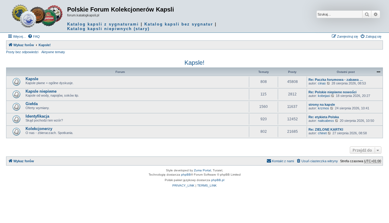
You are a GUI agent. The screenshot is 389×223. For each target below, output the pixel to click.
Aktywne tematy (53, 52)
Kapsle (32, 79)
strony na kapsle (321, 104)
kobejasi (324, 96)
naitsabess (326, 120)
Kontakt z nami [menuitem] (283, 161)
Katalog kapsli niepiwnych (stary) (108, 28)
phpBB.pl (217, 180)
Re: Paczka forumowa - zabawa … (335, 79)
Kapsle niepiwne (41, 91)
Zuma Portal (202, 170)
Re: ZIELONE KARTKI (325, 129)
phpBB (186, 174)
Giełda (32, 103)
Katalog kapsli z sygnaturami (103, 24)
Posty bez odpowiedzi (22, 52)
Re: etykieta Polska (323, 117)
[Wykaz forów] (37, 16)
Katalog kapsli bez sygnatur (178, 24)
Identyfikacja (37, 116)
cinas (322, 83)
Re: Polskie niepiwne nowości (332, 92)
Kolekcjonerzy (39, 128)
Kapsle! (194, 62)
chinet (322, 133)
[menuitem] (34, 36)
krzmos (323, 108)
